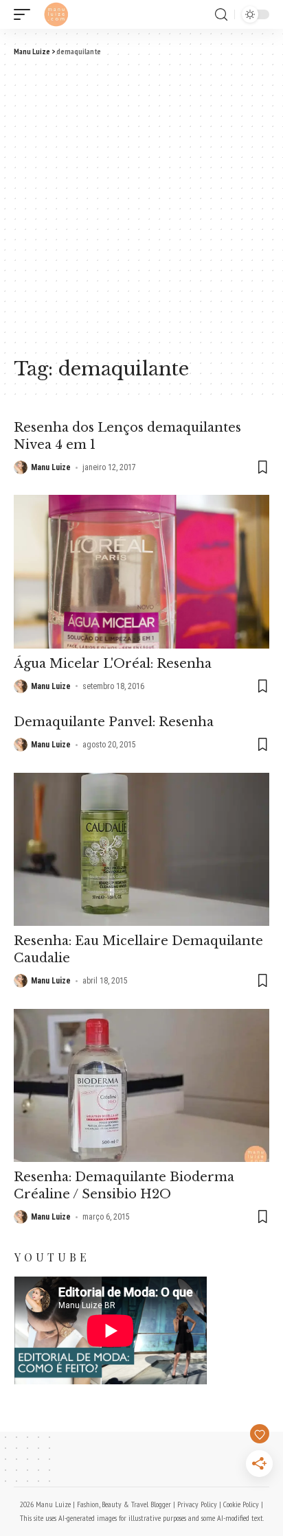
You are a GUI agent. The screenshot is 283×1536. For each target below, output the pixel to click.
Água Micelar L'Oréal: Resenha (113, 663)
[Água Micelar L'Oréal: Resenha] (141, 571)
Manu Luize (51, 467)
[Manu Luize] (56, 14)
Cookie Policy (241, 1504)
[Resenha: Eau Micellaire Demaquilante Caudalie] (141, 849)
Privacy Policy (197, 1504)
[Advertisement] (141, 205)
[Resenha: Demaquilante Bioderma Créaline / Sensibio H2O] (141, 1085)
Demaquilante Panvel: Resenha (114, 722)
